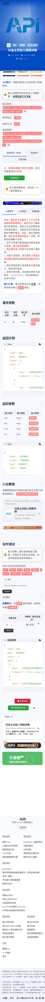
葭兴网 (26, 990)
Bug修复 (22, 211)
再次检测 (14, 178)
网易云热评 (7, 884)
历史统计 (34, 153)
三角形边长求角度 (10, 846)
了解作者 (22, 827)
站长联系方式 (19, 708)
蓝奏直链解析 (33, 937)
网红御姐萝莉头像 (10, 857)
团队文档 (37, 977)
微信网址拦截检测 (31, 853)
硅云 (28, 987)
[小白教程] (41, 484)
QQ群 (4, 998)
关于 (12, 998)
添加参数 (9, 630)
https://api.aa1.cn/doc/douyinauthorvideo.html (21, 728)
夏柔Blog (6, 949)
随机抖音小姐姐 (30, 857)
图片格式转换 (8, 937)
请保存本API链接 (18, 731)
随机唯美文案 (8, 850)
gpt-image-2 (7, 869)
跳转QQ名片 (7, 895)
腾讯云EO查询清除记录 (12, 930)
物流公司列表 (33, 922)
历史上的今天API (9, 899)
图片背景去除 (8, 922)
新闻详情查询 (8, 933)
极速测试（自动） (14, 153)
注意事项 (9, 211)
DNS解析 (19, 977)
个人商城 (6, 953)
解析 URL (6, 842)
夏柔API (12, 734)
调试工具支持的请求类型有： (22, 570)
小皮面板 (22, 987)
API (13, 977)
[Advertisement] (22, 792)
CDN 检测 (6, 853)
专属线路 (35, 211)
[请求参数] (41, 303)
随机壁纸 (31, 930)
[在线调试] (41, 596)
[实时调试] (41, 544)
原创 (14, 45)
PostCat (15, 987)
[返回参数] (41, 404)
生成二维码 (7, 876)
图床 (31, 977)
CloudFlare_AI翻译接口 (33, 842)
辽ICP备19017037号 (25, 998)
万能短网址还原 (9, 903)
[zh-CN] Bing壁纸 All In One (13, 907)
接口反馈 (33, 45)
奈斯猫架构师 (17, 990)
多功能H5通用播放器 (11, 880)
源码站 (26, 977)
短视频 (22, 45)
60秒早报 (27, 850)
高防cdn (34, 987)
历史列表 (22, 159)
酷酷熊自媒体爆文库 (36, 990)
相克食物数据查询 (35, 933)
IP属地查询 (28, 846)
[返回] (5, 4)
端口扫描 (31, 926)
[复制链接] (34, 707)
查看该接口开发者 (22, 96)
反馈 (33, 284)
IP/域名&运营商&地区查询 (13, 910)
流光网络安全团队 (18, 985)
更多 (4, 956)
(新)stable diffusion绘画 (11, 926)
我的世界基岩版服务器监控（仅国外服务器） (21, 873)
